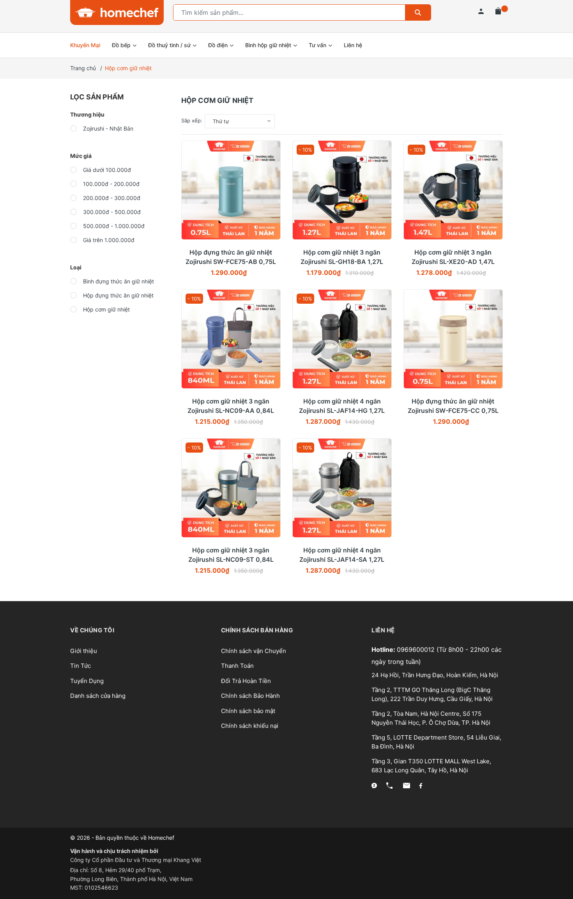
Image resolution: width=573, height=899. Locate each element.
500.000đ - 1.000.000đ (113, 226)
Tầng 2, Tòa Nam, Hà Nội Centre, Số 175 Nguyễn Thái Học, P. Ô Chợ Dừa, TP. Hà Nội (430, 718)
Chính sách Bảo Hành (250, 695)
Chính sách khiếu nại (249, 725)
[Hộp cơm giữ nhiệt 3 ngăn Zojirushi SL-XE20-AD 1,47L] (453, 190)
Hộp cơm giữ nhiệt (105, 309)
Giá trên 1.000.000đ (107, 240)
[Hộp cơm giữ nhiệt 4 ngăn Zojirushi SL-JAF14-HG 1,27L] (342, 339)
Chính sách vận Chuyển (253, 651)
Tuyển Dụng (87, 681)
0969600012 (417, 649)
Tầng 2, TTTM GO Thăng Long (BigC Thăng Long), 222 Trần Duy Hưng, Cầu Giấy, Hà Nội (432, 694)
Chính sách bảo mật (248, 711)
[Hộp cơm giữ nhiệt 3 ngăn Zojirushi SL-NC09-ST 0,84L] (231, 488)
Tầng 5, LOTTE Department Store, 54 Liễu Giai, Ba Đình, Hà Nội (436, 742)
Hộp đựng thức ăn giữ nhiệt (117, 295)
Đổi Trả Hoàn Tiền (246, 681)
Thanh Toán (237, 665)
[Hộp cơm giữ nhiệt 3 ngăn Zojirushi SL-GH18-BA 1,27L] (342, 190)
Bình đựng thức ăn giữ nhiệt (117, 281)
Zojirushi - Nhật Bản (107, 128)
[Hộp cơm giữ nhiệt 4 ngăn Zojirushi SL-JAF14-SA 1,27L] (342, 488)
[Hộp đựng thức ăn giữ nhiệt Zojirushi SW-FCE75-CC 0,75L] (453, 339)
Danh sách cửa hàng (98, 695)
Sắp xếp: (191, 120)
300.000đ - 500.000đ (111, 212)
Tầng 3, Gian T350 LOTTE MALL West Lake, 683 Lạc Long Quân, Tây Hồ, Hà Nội (431, 765)
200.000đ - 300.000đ (110, 198)
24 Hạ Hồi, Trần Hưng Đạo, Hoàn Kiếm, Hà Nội (434, 675)
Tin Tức (80, 665)
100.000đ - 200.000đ (110, 184)
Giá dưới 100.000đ (106, 169)
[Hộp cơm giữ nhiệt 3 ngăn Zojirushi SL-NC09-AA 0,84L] (231, 339)
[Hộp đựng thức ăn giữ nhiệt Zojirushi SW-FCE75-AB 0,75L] (231, 190)
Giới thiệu (83, 651)
